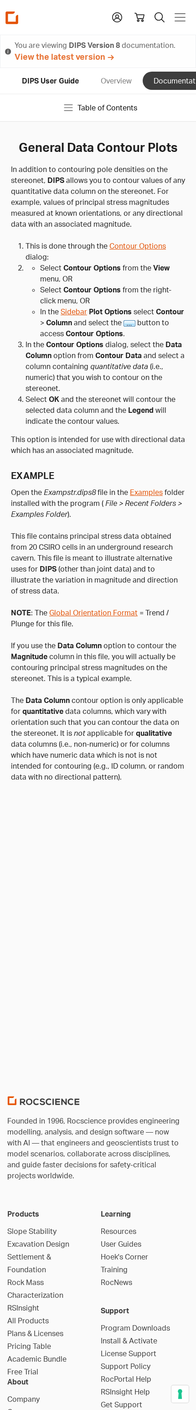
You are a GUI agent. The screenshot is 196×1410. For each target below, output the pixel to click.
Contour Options (137, 245)
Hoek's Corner (124, 1256)
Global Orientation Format (93, 612)
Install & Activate (129, 1340)
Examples (146, 492)
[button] (117, 16)
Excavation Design (38, 1244)
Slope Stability (32, 1231)
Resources (118, 1231)
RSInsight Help (125, 1391)
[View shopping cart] (139, 17)
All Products (28, 1320)
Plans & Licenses (35, 1333)
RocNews (116, 1282)
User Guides (121, 1244)
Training (114, 1269)
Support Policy (125, 1366)
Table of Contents (107, 107)
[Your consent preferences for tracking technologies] (180, 1394)
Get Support (121, 1404)
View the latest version (60, 57)
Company (23, 1399)
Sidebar (74, 311)
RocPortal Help (126, 1379)
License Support (128, 1353)
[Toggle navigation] (180, 17)
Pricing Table (29, 1346)
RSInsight (23, 1307)
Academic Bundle (37, 1358)
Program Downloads (135, 1327)
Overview (116, 80)
